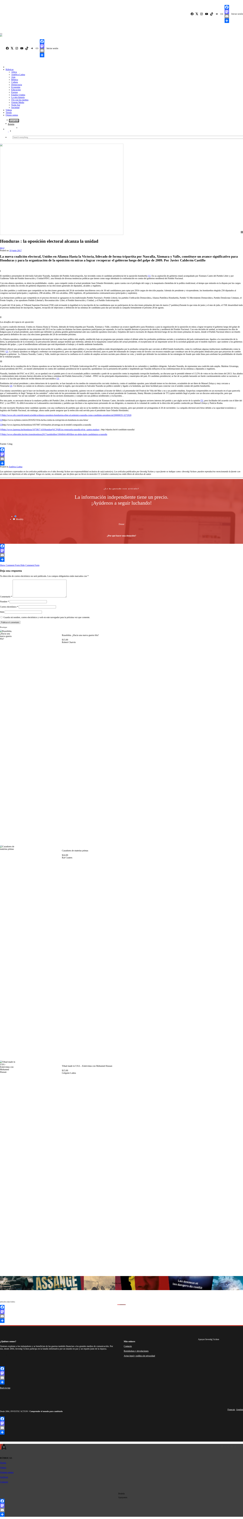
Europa (14, 92)
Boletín (121, 1493)
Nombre (4, 601)
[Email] (227, 16)
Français (231, 1409)
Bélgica (14, 79)
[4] (11, 386)
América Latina (18, 74)
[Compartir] (227, 20)
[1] (149, 276)
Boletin (11, 124)
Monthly (19, 519)
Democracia (16, 84)
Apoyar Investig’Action (208, 1339)
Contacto (128, 1346)
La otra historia (18, 97)
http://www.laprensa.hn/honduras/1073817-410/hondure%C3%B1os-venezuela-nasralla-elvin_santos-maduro (51, 429)
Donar (121, 524)
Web (2, 612)
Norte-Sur (15, 105)
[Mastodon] (227, 11)
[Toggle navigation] (1, 33)
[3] (57, 378)
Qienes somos (12, 115)
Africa (14, 72)
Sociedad (15, 107)
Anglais (239, 1409)
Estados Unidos (18, 95)
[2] (7, 351)
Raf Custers (67, 857)
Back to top (5, 1388)
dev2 (2, 248)
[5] (202, 400)
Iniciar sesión (237, 14)
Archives (4, 1477)
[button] (19, 565)
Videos (9, 110)
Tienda (9, 112)
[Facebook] (227, 7)
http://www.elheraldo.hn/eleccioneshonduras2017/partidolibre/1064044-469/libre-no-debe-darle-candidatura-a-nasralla (55, 434)
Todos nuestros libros (121, 1283)
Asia (13, 77)
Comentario (6, 596)
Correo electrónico (9, 607)
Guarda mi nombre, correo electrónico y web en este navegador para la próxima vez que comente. (46, 617)
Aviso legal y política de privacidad (139, 1356)
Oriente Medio (17, 102)
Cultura (14, 82)
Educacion (16, 90)
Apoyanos (14, 120)
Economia (15, 87)
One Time (21, 516)
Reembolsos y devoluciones (136, 1351)
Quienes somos (7, 1472)
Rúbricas (10, 69)
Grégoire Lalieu (69, 1073)
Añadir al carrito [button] (56, 837)
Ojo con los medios (19, 100)
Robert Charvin (69, 642)
